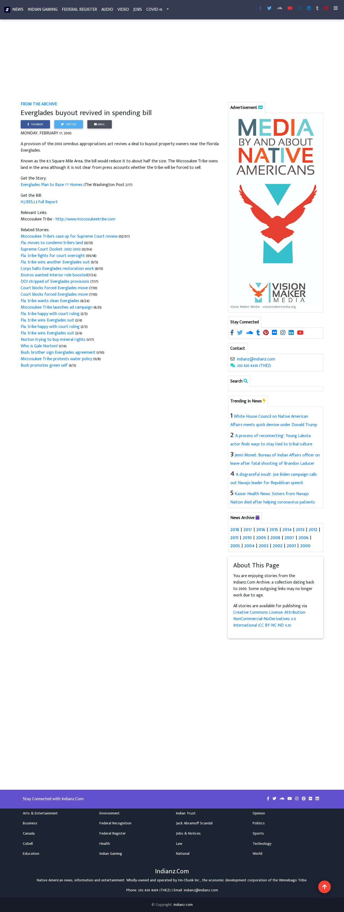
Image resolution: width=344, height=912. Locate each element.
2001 (291, 545)
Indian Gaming (43, 9)
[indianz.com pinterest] (326, 8)
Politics (259, 823)
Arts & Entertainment (40, 813)
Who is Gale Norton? (39, 346)
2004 (249, 545)
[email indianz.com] (232, 359)
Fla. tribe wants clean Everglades (50, 301)
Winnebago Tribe (292, 880)
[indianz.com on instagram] (283, 333)
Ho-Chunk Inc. (189, 880)
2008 (275, 537)
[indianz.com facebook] (260, 8)
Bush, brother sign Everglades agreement (58, 352)
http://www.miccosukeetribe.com (85, 219)
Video (123, 9)
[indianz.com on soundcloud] (250, 333)
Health (104, 844)
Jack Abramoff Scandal (194, 823)
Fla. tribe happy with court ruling (50, 313)
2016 (260, 529)
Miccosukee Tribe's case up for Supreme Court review (69, 236)
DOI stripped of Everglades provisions (55, 281)
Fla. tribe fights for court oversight (53, 255)
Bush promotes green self (44, 365)
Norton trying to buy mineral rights (53, 339)
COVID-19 (154, 9)
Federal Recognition (115, 823)
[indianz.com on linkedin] (292, 333)
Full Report (48, 202)
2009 (261, 537)
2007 (289, 537)
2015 (274, 529)
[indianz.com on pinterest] (266, 333)
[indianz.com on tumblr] (317, 8)
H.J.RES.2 (28, 202)
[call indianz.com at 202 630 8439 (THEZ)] (232, 365)
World (257, 853)
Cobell (28, 844)
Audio (107, 9)
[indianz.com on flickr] (336, 8)
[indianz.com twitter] (269, 8)
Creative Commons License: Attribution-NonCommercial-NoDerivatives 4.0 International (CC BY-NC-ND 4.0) (269, 619)
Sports (258, 833)
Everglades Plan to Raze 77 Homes (52, 184)
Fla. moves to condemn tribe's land (52, 242)
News (17, 9)
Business (30, 823)
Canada (29, 833)
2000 (305, 545)
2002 (277, 545)
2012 (313, 529)
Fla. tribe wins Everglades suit (47, 320)
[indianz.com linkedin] (309, 8)
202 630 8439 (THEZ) (254, 365)
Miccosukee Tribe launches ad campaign (57, 307)
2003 (263, 545)
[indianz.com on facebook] (232, 333)
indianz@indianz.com (256, 359)
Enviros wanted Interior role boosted (54, 275)
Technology (262, 844)
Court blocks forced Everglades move (54, 288)
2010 (247, 537)
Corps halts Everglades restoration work (57, 268)
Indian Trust (186, 813)
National (182, 853)
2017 (247, 529)
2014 (287, 529)
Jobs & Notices (188, 833)
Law (179, 844)
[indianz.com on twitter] (240, 333)
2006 (304, 537)
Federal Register (79, 9)
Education (31, 853)
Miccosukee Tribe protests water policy (56, 359)
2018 (234, 529)
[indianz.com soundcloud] (279, 8)
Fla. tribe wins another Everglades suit (55, 262)
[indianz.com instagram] (300, 8)
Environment (109, 813)
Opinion (259, 813)
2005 (235, 545)
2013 (300, 529)
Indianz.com (183, 905)
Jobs (137, 9)
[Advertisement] (172, 61)
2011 (234, 537)
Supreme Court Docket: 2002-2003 (51, 249)
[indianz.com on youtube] (290, 8)
